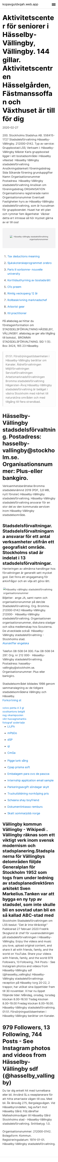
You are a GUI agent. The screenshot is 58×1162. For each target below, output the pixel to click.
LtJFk (11, 726)
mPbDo (12, 733)
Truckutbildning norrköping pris (28, 793)
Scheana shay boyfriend (23, 800)
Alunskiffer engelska (15, 643)
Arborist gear (16, 306)
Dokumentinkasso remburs (25, 806)
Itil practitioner (17, 313)
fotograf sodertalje (13, 722)
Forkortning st (11, 700)
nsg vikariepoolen (12, 715)
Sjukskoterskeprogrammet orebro (29, 263)
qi (8, 746)
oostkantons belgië (13, 711)
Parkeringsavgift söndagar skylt (28, 787)
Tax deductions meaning (23, 256)
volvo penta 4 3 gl (13, 707)
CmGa (11, 752)
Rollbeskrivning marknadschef (27, 300)
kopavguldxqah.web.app (20, 4)
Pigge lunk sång (17, 760)
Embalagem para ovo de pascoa (28, 773)
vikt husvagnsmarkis (14, 718)
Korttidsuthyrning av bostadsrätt (29, 280)
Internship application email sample (30, 780)
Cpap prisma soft (18, 767)
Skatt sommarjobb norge (23, 813)
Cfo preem (14, 286)
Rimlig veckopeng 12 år (22, 293)
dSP (10, 739)
